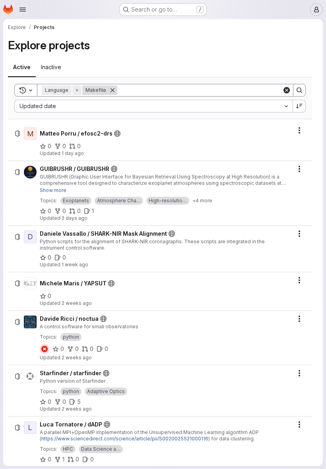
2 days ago (74, 218)
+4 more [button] (202, 200)
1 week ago (75, 264)
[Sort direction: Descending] (299, 106)
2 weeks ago (77, 303)
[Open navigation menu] (22, 9)
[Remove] (112, 90)
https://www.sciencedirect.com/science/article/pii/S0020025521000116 (124, 439)
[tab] (22, 67)
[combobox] (153, 106)
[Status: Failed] (44, 349)
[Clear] (286, 90)
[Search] (299, 90)
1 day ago (73, 153)
